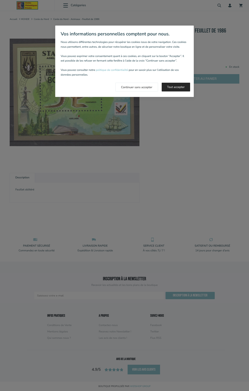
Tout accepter (176, 87)
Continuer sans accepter (136, 87)
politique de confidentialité (112, 70)
